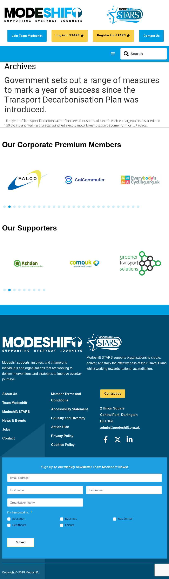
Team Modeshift (14, 403)
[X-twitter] (117, 439)
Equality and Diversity (68, 418)
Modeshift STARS (16, 411)
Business (70, 519)
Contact (8, 438)
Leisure (69, 525)
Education (18, 519)
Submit (21, 542)
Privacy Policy (62, 436)
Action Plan (60, 427)
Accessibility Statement (69, 409)
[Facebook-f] (105, 439)
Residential (124, 519)
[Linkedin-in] (129, 439)
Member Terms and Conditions (66, 397)
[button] (112, 53)
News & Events (14, 420)
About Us (9, 394)
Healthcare (19, 525)
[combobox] (143, 54)
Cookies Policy (63, 444)
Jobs (6, 429)
